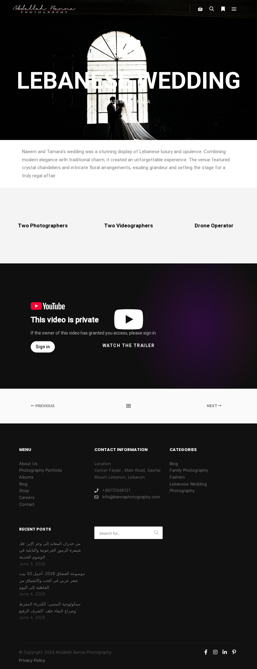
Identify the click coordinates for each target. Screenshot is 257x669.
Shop (24, 490)
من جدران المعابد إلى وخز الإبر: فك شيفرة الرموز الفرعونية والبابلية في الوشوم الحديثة (50, 550)
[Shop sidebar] (200, 9)
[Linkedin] (225, 652)
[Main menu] (234, 9)
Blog (23, 483)
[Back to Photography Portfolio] (128, 406)
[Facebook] (206, 652)
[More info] (222, 9)
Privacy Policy (32, 660)
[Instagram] (215, 652)
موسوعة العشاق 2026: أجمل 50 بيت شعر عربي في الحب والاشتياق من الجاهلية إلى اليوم (52, 580)
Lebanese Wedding (188, 483)
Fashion (177, 477)
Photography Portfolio (40, 470)
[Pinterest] (234, 652)
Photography (182, 490)
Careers (26, 497)
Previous (44, 405)
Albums (26, 477)
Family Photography (189, 470)
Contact (26, 504)
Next (212, 405)
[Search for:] (128, 533)
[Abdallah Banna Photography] (44, 9)
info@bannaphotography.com (131, 496)
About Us (28, 463)
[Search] (211, 9)
